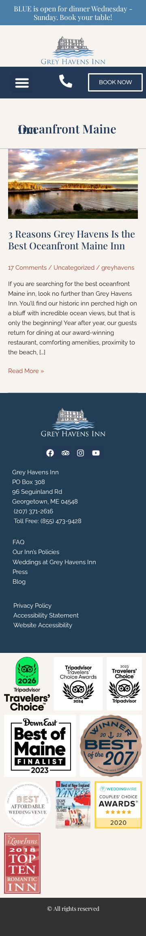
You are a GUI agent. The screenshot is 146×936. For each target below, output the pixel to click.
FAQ (18, 542)
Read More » (26, 370)
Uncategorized (74, 267)
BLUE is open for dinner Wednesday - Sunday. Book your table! (73, 13)
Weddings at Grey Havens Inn (54, 562)
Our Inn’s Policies (36, 551)
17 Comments (27, 267)
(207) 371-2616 (32, 511)
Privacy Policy (32, 605)
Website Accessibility (42, 625)
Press (20, 571)
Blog (19, 581)
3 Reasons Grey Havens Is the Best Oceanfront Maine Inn (71, 239)
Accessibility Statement (46, 615)
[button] (22, 83)
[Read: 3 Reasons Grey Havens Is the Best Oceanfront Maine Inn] (73, 183)
